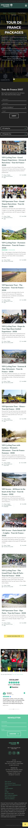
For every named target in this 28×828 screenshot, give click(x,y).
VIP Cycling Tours (17, 39)
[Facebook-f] (9, 753)
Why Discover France (10, 783)
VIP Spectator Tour (6, 134)
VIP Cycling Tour (6, 128)
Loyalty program (9, 788)
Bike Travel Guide (9, 793)
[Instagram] (14, 753)
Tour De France (12, 13)
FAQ (6, 790)
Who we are (8, 781)
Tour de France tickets (17, 674)
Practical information (10, 797)
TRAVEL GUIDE (5, 1)
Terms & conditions (10, 798)
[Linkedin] (18, 753)
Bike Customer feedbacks (11, 795)
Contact (7, 792)
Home (4, 13)
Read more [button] (5, 705)
